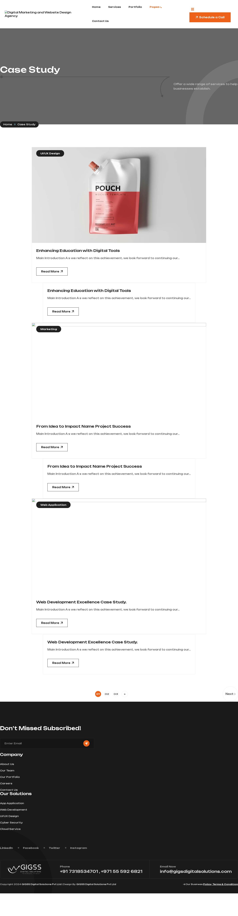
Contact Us (100, 21)
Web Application (53, 504)
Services (114, 7)
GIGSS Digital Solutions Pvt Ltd (41, 884)
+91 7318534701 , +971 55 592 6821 (101, 871)
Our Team (7, 770)
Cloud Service (10, 828)
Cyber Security (11, 822)
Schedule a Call (211, 17)
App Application (12, 803)
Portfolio (135, 7)
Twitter (54, 847)
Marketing (48, 329)
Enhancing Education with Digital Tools (78, 250)
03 (116, 693)
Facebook (31, 847)
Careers (6, 783)
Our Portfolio (10, 776)
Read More (50, 271)
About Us (7, 764)
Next (229, 694)
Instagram (78, 847)
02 (107, 693)
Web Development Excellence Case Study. (81, 602)
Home (96, 7)
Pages (154, 7)
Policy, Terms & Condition (220, 884)
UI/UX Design (50, 153)
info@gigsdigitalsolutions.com (196, 871)
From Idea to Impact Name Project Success (83, 426)
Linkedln (6, 847)
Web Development (13, 809)
